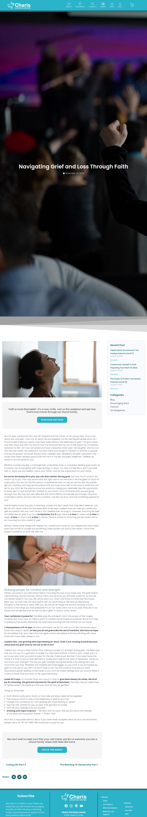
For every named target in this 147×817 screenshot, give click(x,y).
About (69, 6)
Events (103, 6)
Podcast (114, 406)
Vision (105, 801)
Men (127, 814)
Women (128, 810)
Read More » (114, 360)
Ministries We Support (108, 813)
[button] (14, 777)
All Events (129, 807)
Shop (112, 6)
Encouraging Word (119, 403)
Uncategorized (117, 410)
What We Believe (110, 808)
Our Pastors (108, 804)
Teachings (80, 6)
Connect (92, 6)
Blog (112, 399)
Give (120, 6)
